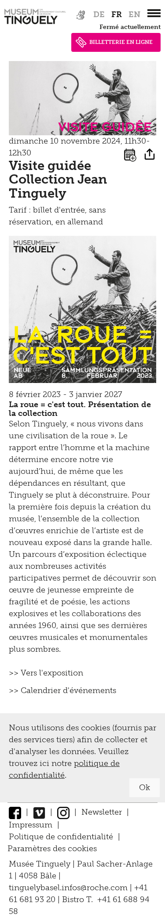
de (99, 14)
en (134, 14)
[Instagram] (63, 812)
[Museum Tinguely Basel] (35, 24)
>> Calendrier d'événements (62, 690)
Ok (144, 787)
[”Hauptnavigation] (154, 13)
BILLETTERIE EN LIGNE (121, 42)
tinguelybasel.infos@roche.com (69, 887)
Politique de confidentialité (61, 837)
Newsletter (101, 812)
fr (116, 14)
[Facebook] (15, 812)
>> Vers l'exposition (46, 673)
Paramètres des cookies (52, 848)
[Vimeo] (39, 812)
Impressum (30, 825)
